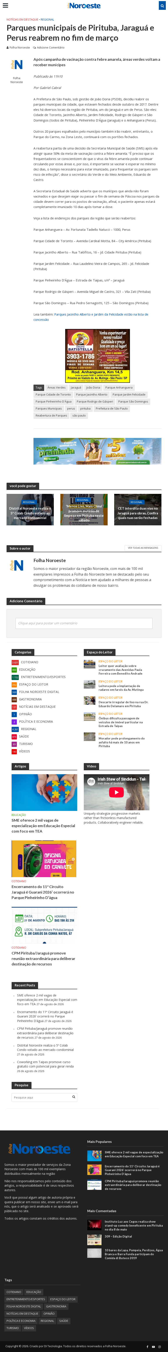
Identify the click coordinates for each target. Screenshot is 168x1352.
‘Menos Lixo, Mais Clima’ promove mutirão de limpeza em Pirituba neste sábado (84, 513)
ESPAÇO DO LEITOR (110, 661)
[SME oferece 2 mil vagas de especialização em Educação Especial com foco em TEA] (44, 792)
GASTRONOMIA (56, 1306)
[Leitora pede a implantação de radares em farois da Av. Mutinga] (89, 684)
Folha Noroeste (20, 47)
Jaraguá (76, 387)
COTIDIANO (19, 881)
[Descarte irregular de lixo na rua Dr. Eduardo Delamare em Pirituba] (89, 700)
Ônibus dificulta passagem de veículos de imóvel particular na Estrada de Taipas (121, 722)
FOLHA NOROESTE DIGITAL (24, 1306)
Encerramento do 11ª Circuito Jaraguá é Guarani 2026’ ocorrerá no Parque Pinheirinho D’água (43, 892)
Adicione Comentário (51, 47)
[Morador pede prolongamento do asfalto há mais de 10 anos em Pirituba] (89, 736)
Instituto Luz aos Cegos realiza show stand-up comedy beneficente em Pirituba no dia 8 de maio (134, 1225)
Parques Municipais (49, 408)
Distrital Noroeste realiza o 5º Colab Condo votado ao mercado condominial (30, 513)
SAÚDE (63, 1321)
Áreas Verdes (56, 387)
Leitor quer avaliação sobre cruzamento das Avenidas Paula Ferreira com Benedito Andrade (120, 669)
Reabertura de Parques (51, 415)
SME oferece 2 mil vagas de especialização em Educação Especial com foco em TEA (43, 825)
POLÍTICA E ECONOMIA (21, 1321)
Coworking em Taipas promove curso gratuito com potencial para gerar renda (45, 1064)
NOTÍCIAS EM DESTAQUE (22, 19)
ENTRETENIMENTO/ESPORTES (26, 1299)
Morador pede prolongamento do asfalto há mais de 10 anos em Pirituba (122, 742)
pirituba (85, 408)
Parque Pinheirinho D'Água (54, 401)
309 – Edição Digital (118, 1236)
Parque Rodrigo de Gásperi (95, 401)
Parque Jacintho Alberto (91, 394)
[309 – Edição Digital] (94, 1239)
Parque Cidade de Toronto (53, 394)
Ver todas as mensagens (143, 547)
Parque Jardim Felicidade (129, 394)
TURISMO (13, 1328)
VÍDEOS (29, 1328)
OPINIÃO (49, 1314)
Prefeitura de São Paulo (112, 408)
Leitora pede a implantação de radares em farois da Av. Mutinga (121, 688)
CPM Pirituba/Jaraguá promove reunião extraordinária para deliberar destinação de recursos (43, 958)
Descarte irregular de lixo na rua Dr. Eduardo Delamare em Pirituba (123, 704)
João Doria (93, 387)
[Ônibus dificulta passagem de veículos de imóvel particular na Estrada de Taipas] (89, 716)
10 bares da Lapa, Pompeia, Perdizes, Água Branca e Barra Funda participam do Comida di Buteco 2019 (134, 1254)
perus (71, 408)
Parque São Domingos (133, 401)
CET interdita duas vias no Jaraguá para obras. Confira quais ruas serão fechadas (137, 513)
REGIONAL (47, 19)
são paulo (79, 415)
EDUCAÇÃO (19, 815)
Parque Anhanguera (119, 387)
